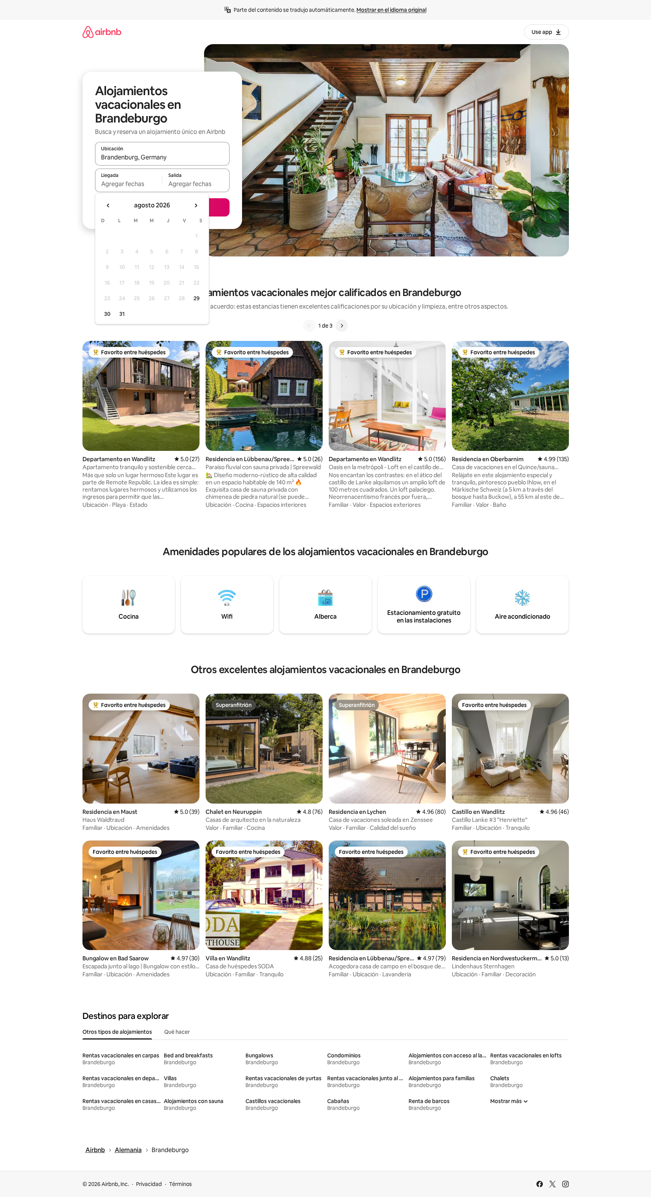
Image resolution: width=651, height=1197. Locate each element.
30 (107, 313)
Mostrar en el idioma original (391, 9)
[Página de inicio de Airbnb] (101, 32)
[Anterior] (309, 326)
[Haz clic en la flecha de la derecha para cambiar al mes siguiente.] (195, 205)
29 (196, 298)
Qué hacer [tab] (177, 1031)
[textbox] (128, 183)
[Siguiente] (342, 326)
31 (122, 313)
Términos (180, 1184)
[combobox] (162, 157)
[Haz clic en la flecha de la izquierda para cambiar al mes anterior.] (108, 205)
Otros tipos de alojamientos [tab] (117, 1031)
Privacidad (149, 1184)
